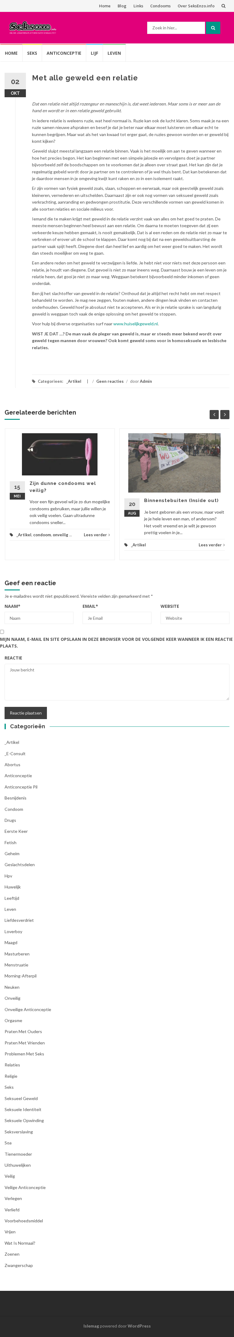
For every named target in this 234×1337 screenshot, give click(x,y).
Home (105, 6)
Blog (122, 6)
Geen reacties (110, 381)
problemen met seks (24, 1053)
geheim (12, 853)
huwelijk (13, 886)
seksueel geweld (21, 1098)
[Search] (213, 28)
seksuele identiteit (23, 1109)
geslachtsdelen (20, 864)
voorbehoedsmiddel (24, 1220)
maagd (11, 942)
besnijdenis (16, 797)
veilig (10, 1176)
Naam (12, 606)
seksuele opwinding (24, 1120)
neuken (12, 987)
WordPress (139, 1325)
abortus (12, 764)
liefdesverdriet (19, 920)
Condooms (160, 6)
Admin (146, 381)
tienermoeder (18, 1154)
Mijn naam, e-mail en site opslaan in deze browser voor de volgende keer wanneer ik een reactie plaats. (116, 642)
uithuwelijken (18, 1165)
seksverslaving (19, 1131)
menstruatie (16, 964)
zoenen (12, 1254)
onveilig (60, 534)
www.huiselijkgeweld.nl (135, 323)
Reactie (13, 658)
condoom (42, 534)
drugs (10, 820)
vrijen (10, 1231)
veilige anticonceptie (25, 1187)
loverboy (13, 931)
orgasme (13, 1020)
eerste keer (16, 831)
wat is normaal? (20, 1243)
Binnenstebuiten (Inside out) (181, 500)
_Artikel (73, 381)
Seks (32, 53)
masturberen (17, 953)
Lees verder (95, 534)
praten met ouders (23, 1031)
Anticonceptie (64, 53)
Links (138, 6)
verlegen (13, 1198)
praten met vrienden (25, 1042)
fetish (10, 842)
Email (90, 606)
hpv (8, 875)
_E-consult (15, 753)
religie (11, 1076)
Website (170, 606)
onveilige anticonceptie (28, 1009)
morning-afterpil (21, 975)
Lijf (94, 53)
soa (8, 1142)
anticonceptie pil (21, 786)
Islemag (91, 1325)
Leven (114, 53)
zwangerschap (19, 1265)
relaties (12, 1064)
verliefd (12, 1209)
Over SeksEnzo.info (196, 6)
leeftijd (12, 898)
